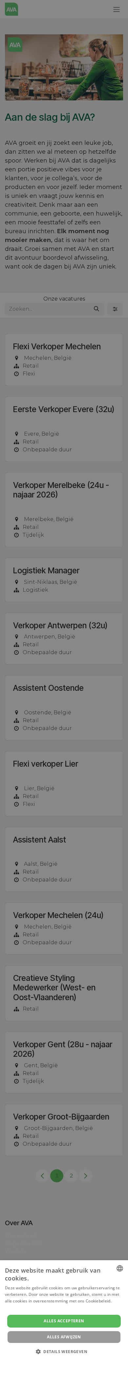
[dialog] (64, 1317)
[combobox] (120, 1268)
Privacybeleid (60, 1361)
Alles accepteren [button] (64, 1321)
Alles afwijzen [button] (64, 1337)
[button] (64, 1351)
